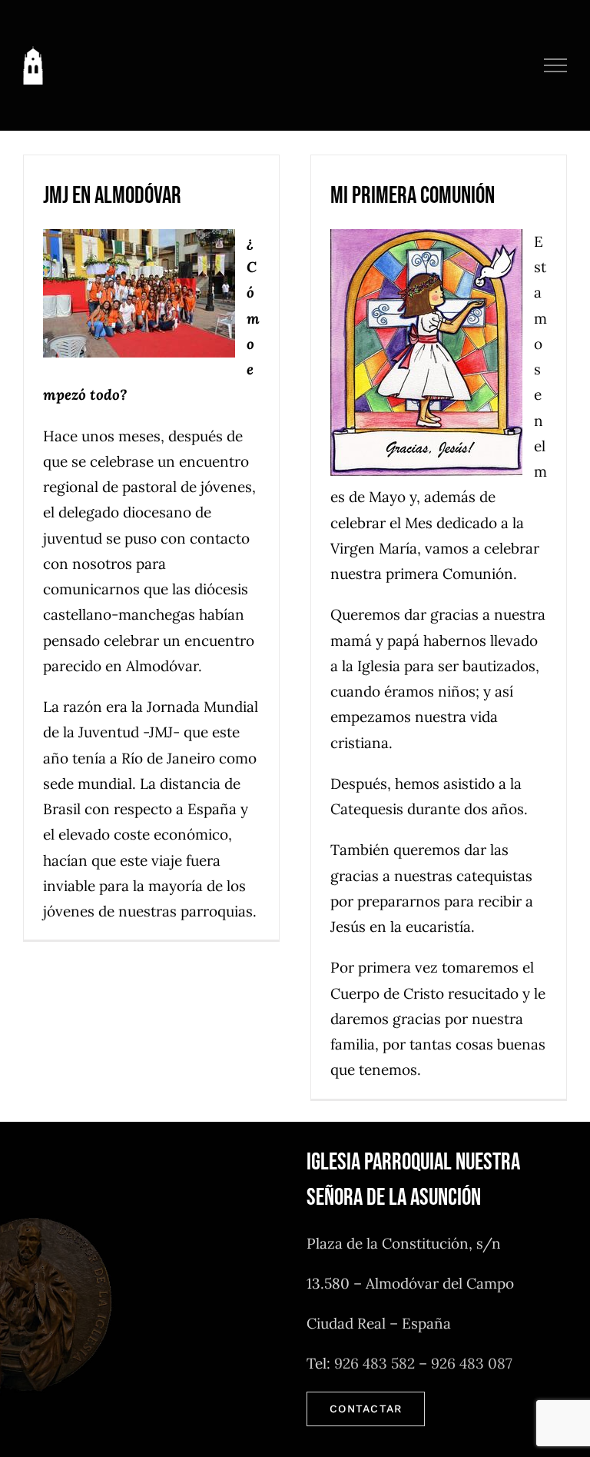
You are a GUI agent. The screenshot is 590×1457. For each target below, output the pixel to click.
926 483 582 (374, 1363)
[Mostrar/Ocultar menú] (555, 65)
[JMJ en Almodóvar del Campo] (145, 293)
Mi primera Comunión (412, 195)
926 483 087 (471, 1363)
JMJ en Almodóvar (112, 195)
